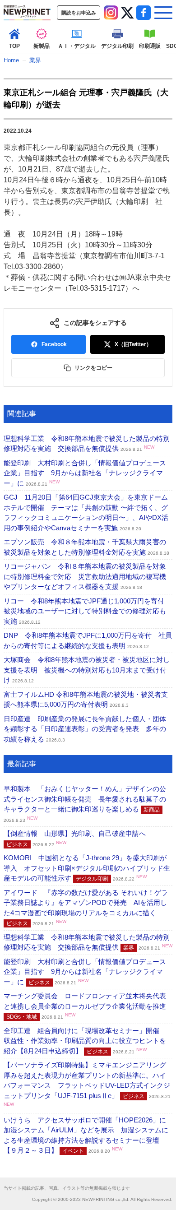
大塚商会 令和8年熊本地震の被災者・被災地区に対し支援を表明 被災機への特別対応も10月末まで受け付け (87, 670)
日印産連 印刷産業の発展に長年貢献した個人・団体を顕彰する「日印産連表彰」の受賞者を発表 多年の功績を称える (85, 729)
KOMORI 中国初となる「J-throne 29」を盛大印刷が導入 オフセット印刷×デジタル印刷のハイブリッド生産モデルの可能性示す (87, 868)
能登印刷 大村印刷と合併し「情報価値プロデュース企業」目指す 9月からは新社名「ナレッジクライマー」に (85, 473)
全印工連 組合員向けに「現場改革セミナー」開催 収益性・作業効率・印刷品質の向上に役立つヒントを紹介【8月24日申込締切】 (85, 1041)
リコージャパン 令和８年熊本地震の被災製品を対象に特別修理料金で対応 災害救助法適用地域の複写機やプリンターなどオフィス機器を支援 (85, 576)
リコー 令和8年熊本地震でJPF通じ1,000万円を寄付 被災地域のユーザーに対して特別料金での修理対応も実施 (87, 611)
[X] (127, 12)
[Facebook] (143, 12)
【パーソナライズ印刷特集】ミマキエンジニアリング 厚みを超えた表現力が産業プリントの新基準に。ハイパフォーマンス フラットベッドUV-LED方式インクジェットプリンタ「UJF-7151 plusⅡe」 (88, 1084)
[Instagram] (111, 12)
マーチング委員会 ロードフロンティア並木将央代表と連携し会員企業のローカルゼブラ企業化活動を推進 (89, 1006)
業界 (35, 60)
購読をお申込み (78, 12)
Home (11, 60)
